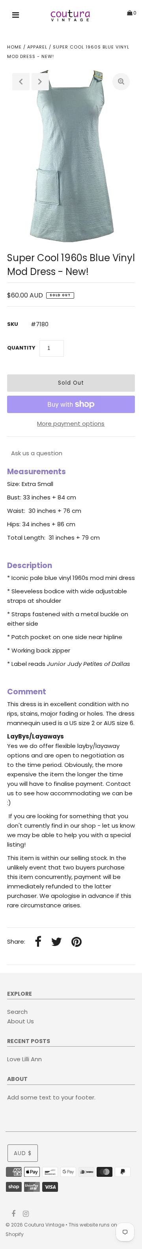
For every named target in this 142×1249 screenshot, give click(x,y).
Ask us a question (36, 453)
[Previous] (21, 81)
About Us (20, 1021)
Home (14, 47)
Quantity (21, 348)
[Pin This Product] (76, 942)
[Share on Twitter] (56, 942)
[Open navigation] (15, 16)
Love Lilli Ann (24, 1059)
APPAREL (37, 47)
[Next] (40, 81)
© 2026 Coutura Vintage (35, 1224)
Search (17, 1012)
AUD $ (23, 1153)
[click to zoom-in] (121, 81)
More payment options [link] (71, 423)
